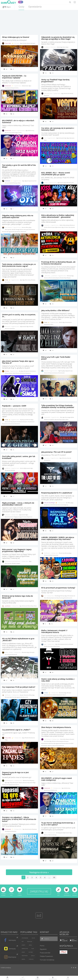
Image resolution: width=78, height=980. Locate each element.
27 (52, 771)
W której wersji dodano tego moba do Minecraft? (17, 597)
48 (52, 721)
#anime (24, 227)
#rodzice (24, 517)
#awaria (68, 739)
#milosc (22, 229)
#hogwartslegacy (16, 563)
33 (13, 543)
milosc (33, 938)
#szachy (31, 326)
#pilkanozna (47, 419)
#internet (46, 555)
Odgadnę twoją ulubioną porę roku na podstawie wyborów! (17, 216)
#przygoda (9, 231)
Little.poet (7, 514)
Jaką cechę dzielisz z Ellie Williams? (55, 310)
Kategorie (37, 979)
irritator (46, 692)
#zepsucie (61, 745)
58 (52, 816)
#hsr (45, 598)
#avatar (22, 695)
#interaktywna (60, 741)
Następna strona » (39, 872)
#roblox (66, 227)
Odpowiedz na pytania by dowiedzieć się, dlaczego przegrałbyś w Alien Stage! (58, 38)
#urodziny (7, 282)
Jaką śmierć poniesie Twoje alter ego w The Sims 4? (18, 362)
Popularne (22, 978)
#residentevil (31, 421)
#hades (27, 737)
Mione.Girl (7, 326)
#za (8, 784)
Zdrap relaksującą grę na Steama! (15, 37)
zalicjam (14, 130)
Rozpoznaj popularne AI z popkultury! (56, 493)
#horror (46, 835)
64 (13, 257)
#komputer (26, 371)
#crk (45, 741)
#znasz (17, 784)
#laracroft (46, 373)
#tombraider (61, 373)
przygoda (29, 941)
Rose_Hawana (8, 227)
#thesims (18, 373)
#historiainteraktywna (54, 278)
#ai (67, 502)
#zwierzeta (23, 231)
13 (52, 73)
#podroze (12, 697)
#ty (70, 227)
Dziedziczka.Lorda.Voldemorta (12, 561)
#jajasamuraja (69, 370)
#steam (29, 43)
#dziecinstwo (25, 85)
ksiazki (23, 952)
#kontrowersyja (52, 835)
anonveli (46, 370)
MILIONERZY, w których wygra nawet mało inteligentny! (56, 779)
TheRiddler (7, 181)
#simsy (7, 373)
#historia (46, 278)
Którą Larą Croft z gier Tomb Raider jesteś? (55, 358)
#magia (18, 229)
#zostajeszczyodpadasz (10, 831)
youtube (30, 952)
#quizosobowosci (53, 373)
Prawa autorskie (45, 953)
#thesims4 (23, 373)
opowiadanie (25, 938)
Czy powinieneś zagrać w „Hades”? (16, 730)
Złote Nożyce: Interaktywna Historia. (56, 727)
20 (13, 354)
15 (52, 166)
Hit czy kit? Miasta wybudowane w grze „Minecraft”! (18, 639)
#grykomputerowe (29, 181)
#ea (20, 371)
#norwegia (68, 417)
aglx (45, 644)
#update (73, 227)
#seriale (14, 231)
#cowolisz (26, 695)
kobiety (23, 945)
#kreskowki (8, 470)
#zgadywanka (12, 784)
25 (13, 450)
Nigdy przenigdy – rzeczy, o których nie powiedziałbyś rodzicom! (18, 504)
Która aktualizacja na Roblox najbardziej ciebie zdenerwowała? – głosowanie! (57, 216)
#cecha (61, 322)
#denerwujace (51, 227)
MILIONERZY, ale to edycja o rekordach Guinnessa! (18, 121)
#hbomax (64, 458)
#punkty (57, 419)
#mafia (46, 646)
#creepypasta (59, 832)
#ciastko (72, 739)
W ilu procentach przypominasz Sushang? (58, 588)
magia (30, 945)
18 (52, 304)
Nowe (7, 979)
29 (52, 581)
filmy (32, 948)
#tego (34, 782)
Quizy (21, 6)
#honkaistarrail (71, 595)
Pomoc (42, 946)
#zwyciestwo (57, 646)
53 (13, 308)
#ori (35, 181)
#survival (68, 743)
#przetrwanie (8, 132)
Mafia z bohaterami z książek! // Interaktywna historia (54, 631)
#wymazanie (56, 745)
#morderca (51, 646)
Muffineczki (8, 695)
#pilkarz (53, 419)
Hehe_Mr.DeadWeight (49, 502)
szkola (33, 955)
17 (13, 158)
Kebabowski (8, 85)
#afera (61, 225)
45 (13, 723)
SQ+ (20, 2)
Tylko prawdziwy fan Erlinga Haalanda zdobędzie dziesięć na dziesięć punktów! (57, 406)
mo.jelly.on (47, 47)
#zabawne (28, 373)
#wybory (50, 745)
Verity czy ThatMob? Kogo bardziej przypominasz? (55, 80)
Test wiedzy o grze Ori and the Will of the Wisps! (19, 166)
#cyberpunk (23, 419)
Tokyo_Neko (8, 43)
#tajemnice (29, 517)
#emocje (69, 275)
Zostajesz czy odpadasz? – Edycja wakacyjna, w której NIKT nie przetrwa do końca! (19, 819)
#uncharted (12, 424)
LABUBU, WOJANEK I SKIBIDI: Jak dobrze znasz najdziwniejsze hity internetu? (57, 538)
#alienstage (60, 47)
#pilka (72, 417)
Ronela (46, 182)
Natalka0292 (47, 417)
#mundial (46, 695)
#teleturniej (54, 790)
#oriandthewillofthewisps (11, 183)
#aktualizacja (66, 225)
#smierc (19, 231)
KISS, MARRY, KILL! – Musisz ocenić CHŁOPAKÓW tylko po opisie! (55, 174)
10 (52, 255)
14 (13, 811)
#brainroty (62, 553)
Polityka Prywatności (46, 956)
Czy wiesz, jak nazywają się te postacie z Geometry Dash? (57, 129)
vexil (45, 832)
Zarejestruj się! (39, 891)
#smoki (64, 743)
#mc (6, 654)
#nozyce (66, 741)
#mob (29, 606)
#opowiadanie (45, 743)
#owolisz (4, 231)
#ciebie (46, 227)
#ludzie (62, 278)
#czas (48, 741)
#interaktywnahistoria (63, 644)
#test (19, 183)
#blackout (72, 225)
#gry (21, 43)
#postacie (72, 138)
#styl (14, 373)
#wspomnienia (14, 88)
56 (13, 114)
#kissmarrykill (70, 182)
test (23, 941)
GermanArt (47, 225)
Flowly (6, 280)
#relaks (25, 43)
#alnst (64, 47)
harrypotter (25, 948)
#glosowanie (23, 326)
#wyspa (69, 278)
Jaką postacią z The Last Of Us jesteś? (56, 452)
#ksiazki (14, 229)
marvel (23, 959)
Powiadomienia (53, 979)
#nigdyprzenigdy (18, 517)
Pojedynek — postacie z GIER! (14, 406)
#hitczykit (32, 652)
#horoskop (28, 280)
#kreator (69, 692)
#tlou (52, 324)
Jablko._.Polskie (9, 652)
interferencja (47, 739)
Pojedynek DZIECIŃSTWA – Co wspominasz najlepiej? (14, 77)
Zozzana (7, 371)
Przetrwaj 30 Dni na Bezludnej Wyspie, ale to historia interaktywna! (58, 263)
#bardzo (25, 780)
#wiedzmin (17, 424)
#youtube (25, 697)
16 (13, 766)
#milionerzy (31, 130)
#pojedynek (8, 88)
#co (28, 780)
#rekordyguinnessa (16, 132)
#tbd (72, 743)
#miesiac (33, 280)
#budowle (24, 652)
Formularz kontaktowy (47, 960)
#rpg (6, 740)
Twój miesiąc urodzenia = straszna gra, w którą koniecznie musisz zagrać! (19, 265)
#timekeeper (44, 745)
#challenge (57, 595)
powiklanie (7, 606)
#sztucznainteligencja (63, 505)
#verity (71, 93)
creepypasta (25, 955)
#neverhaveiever (9, 517)
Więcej (67, 979)
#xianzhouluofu (68, 598)
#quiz (32, 606)
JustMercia (7, 468)
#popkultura (47, 505)
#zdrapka (33, 43)
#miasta (9, 654)
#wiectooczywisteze (10, 328)
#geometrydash (60, 138)
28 (13, 857)
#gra (30, 85)
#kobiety (49, 598)
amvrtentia (47, 458)
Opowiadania (35, 6)
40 (52, 672)
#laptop (21, 782)
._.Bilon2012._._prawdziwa (50, 275)
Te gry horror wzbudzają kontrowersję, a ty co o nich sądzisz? (58, 824)
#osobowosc (32, 229)
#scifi (52, 505)
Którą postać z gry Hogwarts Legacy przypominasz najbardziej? (16, 550)
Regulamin (43, 949)
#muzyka (26, 229)
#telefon (4, 784)
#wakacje (34, 829)
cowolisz (31, 959)
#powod (25, 782)
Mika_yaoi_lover (48, 93)
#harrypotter (8, 229)
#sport (64, 419)
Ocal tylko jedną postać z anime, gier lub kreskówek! (18, 457)
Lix (45, 595)
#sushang (61, 598)
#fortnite (28, 419)
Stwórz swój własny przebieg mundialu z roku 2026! (57, 680)
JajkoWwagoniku (9, 780)
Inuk (45, 138)
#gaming (60, 370)
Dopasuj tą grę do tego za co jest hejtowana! (15, 773)
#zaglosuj (43, 229)
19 (52, 121)
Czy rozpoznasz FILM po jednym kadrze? (18, 687)
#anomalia (63, 739)
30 (13, 399)
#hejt (11, 782)
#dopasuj (31, 780)
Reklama (46, 939)
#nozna (51, 695)
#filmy (27, 227)
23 (13, 632)
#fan (61, 417)
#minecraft (8, 421)
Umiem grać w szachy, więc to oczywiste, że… (19, 315)
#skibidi (51, 555)
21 (13, 69)
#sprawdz (30, 782)
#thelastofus (5, 424)
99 (54, 877)
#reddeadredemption (22, 421)
